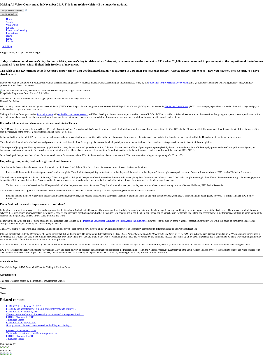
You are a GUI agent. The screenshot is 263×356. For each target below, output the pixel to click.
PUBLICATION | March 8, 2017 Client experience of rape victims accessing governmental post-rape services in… (45, 313)
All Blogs (7, 46)
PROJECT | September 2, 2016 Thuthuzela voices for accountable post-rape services (31, 332)
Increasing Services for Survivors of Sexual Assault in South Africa (115, 221)
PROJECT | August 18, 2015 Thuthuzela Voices (20, 318)
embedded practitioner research (73, 114)
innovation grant (45, 114)
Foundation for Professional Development (168, 82)
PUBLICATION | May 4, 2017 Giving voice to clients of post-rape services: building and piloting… (39, 324)
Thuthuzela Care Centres (176, 106)
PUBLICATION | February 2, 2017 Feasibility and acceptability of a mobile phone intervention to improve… (41, 307)
